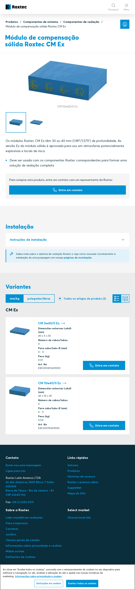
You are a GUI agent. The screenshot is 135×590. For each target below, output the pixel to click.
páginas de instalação (78, 257)
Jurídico (11, 534)
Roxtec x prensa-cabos (83, 482)
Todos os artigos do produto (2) (84, 298)
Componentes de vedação (81, 22)
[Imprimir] (124, 24)
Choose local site (79, 517)
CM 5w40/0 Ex (48, 323)
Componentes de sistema (40, 22)
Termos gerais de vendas (23, 540)
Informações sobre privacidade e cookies (34, 545)
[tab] (67, 240)
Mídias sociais (15, 551)
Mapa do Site (76, 493)
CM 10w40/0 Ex (49, 383)
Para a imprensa (17, 523)
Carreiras (12, 528)
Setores (73, 465)
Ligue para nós (15, 471)
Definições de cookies (21, 557)
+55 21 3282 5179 (23, 502)
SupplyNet (75, 487)
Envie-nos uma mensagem (23, 465)
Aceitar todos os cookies (82, 583)
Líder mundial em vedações (24, 517)
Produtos (12, 22)
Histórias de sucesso (81, 476)
